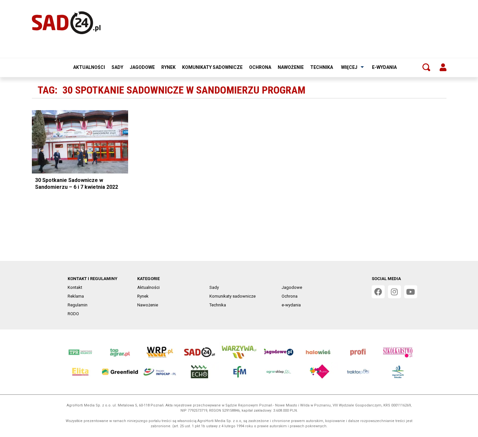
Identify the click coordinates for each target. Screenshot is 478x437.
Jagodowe (142, 67)
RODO (73, 313)
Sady (117, 67)
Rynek (168, 67)
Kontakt (75, 287)
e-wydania (384, 67)
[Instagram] (394, 291)
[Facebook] (378, 291)
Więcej (349, 67)
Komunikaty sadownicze (212, 67)
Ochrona (260, 67)
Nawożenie (291, 67)
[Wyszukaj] (426, 67)
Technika (321, 67)
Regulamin (77, 304)
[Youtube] (410, 291)
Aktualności (89, 67)
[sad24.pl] (66, 22)
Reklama (76, 296)
